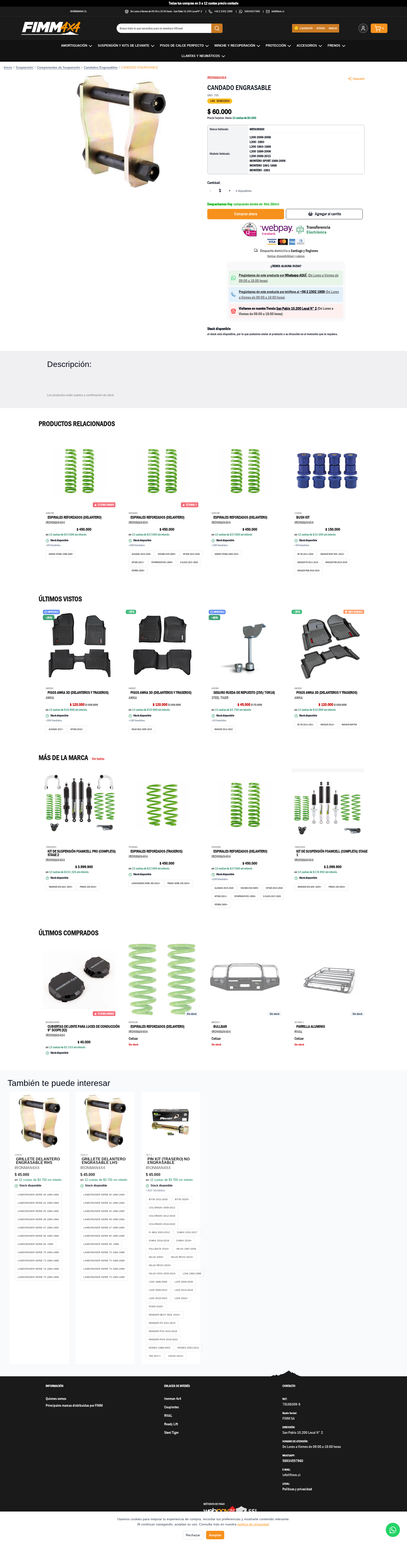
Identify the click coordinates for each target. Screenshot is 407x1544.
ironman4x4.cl (78, 11)
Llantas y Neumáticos (201, 56)
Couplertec (171, 1407)
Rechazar (193, 1535)
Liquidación (306, 28)
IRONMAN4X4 (216, 77)
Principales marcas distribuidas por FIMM (74, 1405)
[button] (121, 131)
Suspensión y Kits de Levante (123, 45)
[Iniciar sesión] (363, 28)
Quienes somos (56, 1398)
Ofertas (320, 28)
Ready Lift (171, 1424)
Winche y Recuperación (234, 45)
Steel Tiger (171, 1432)
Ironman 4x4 (172, 1398)
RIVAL (168, 1415)
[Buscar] (217, 28)
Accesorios (307, 45)
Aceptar (215, 1535)
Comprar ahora (245, 214)
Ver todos (98, 758)
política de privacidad (253, 1524)
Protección (276, 45)
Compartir (359, 79)
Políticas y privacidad (297, 1489)
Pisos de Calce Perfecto (182, 45)
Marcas (333, 28)
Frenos (334, 45)
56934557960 (252, 11)
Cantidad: (214, 182)
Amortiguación (74, 45)
